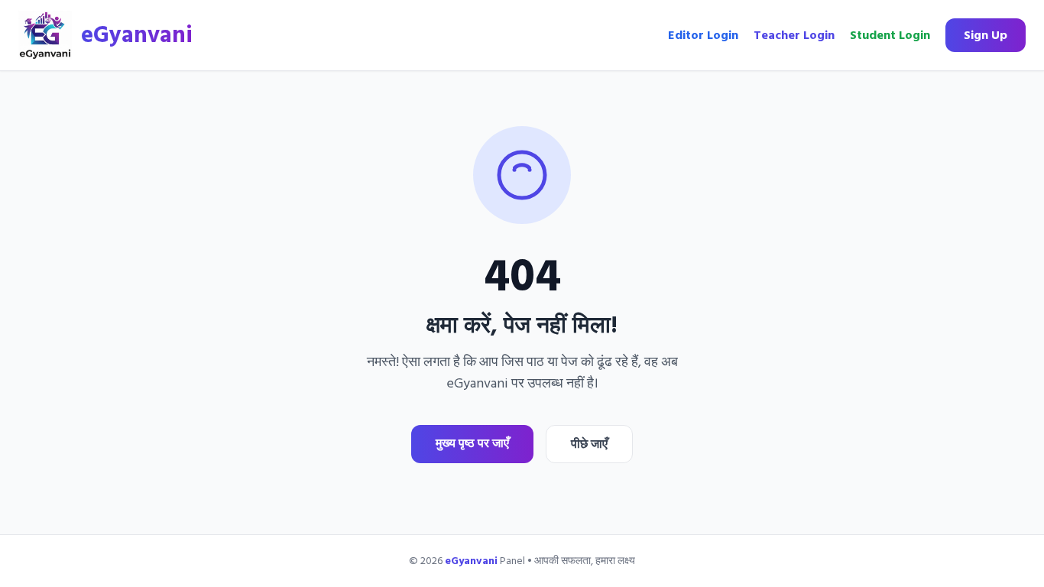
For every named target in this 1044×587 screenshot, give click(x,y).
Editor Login (703, 35)
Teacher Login (794, 35)
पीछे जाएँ (589, 444)
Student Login (890, 35)
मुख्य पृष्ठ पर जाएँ (472, 443)
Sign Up (985, 35)
